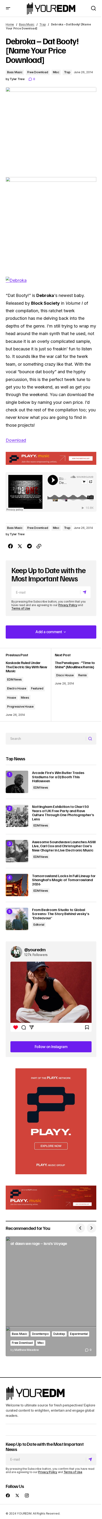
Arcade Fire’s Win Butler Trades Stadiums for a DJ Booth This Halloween (58, 777)
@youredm (35, 949)
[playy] (51, 458)
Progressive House (20, 706)
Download (16, 440)
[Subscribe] (85, 592)
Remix (82, 675)
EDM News (14, 679)
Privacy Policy (67, 605)
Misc (56, 72)
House (11, 697)
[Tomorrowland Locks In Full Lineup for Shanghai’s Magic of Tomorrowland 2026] (17, 885)
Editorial (38, 924)
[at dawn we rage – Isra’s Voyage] (51, 1296)
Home (10, 24)
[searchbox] (46, 738)
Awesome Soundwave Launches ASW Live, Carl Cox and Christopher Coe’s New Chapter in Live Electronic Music (64, 846)
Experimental (79, 1334)
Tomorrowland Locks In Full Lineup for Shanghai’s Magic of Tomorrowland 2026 (64, 880)
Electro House (16, 688)
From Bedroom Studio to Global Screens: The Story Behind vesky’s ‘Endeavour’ (60, 914)
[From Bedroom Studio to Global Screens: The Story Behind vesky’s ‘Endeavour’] (17, 919)
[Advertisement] (51, 1121)
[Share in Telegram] (29, 546)
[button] (8, 8)
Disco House (65, 675)
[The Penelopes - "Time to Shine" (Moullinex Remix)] (73, 684)
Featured (37, 688)
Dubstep (59, 1334)
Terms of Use (20, 608)
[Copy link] (39, 546)
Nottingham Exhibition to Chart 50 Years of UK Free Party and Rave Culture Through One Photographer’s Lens (63, 813)
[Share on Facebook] (10, 546)
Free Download (37, 72)
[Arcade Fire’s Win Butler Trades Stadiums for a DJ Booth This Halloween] (17, 782)
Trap (42, 24)
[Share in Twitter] (20, 546)
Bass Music (26, 24)
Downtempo (40, 1334)
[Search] (91, 738)
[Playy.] (51, 1198)
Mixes (25, 697)
